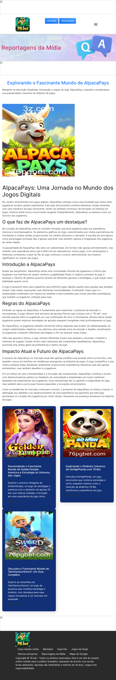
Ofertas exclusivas (27, 653)
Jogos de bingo (79, 649)
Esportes (62, 649)
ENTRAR (51, 20)
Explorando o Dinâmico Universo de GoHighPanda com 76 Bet (85, 468)
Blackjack (48, 649)
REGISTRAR (67, 20)
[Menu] (95, 24)
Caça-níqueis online (28, 649)
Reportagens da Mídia (31, 47)
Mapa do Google (79, 653)
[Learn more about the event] (58, 13)
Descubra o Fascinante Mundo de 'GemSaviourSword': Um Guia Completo (28, 571)
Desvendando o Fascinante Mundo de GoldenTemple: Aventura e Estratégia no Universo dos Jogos (29, 471)
